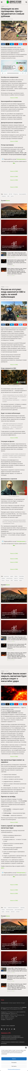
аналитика (6, 576)
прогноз (13, 911)
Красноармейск (22, 194)
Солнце (18, 911)
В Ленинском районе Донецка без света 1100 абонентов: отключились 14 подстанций (13, 246)
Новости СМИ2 (14, 97)
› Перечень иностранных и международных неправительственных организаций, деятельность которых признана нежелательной (12, 1037)
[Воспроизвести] (2, 73)
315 (8, 249)
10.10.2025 (3, 19)
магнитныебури (9, 909)
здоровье (22, 907)
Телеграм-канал (21, 159)
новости (16, 578)
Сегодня (7, 6)
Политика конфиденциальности (14, 1069)
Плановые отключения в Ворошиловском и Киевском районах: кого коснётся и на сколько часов (13, 230)
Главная (2, 6)
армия (11, 576)
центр (12, 196)
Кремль (3, 578)
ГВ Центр (15, 194)
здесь (2, 868)
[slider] (13, 73)
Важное (5, 194)
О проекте (3, 1025)
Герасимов (21, 576)
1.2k (9, 932)
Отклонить (14, 1062)
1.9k (14, 257)
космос (3, 909)
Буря (5, 907)
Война (16, 576)
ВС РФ (10, 194)
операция (21, 578)
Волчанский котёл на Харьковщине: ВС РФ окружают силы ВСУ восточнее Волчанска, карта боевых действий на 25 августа (16, 262)
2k (13, 265)
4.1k (14, 275)
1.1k (9, 216)
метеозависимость (19, 909)
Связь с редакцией (10, 1025)
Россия (7, 580)
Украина (16, 580)
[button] (26, 1047)
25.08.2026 (5, 216)
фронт (20, 580)
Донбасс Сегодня (15, 385)
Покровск (4, 196)
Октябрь (7, 911)
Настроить (14, 1066)
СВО (8, 196)
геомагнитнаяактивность (13, 907)
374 (8, 233)
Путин (3, 580)
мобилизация (10, 578)
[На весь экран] (25, 73)
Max (14, 163)
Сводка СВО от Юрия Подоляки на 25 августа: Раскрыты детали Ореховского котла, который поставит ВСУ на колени (17, 254)
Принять (14, 1058)
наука (3, 911)
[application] (14, 67)
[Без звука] (23, 73)
